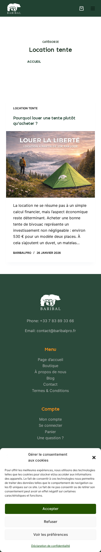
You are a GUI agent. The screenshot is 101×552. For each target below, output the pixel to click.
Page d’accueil (50, 359)
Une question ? (50, 437)
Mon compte (50, 419)
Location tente (25, 108)
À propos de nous (50, 371)
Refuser (50, 521)
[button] (94, 457)
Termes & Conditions (50, 390)
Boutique (50, 365)
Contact (50, 384)
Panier (50, 431)
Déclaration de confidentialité (50, 546)
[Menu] (93, 8)
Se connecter (50, 425)
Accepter (50, 508)
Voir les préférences (50, 534)
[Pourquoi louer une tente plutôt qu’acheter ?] (50, 164)
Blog (50, 378)
